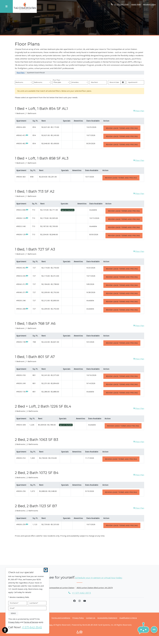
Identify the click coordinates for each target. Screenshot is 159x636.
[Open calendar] (122, 82)
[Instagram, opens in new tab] (79, 601)
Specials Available (67, 210)
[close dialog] (45, 569)
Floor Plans (21, 73)
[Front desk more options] (154, 629)
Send (13, 613)
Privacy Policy (78, 618)
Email (12, 608)
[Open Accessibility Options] (5, 630)
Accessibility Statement (107, 618)
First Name (14, 603)
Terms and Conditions (60, 618)
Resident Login (149, 4)
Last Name (33, 603)
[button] (138, 110)
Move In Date (114, 82)
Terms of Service (31, 622)
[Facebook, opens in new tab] (74, 601)
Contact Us (90, 618)
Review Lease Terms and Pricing (123, 128)
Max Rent (94, 82)
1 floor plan (57, 81)
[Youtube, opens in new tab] (84, 601)
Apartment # (132, 82)
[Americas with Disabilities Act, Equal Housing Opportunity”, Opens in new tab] (79, 632)
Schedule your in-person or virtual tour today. (98, 577)
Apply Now (136, 4)
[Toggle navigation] (6, 6)
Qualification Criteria (128, 618)
